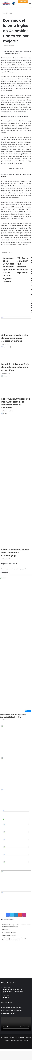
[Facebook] (0, 1050)
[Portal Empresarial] (8, 3)
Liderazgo (5, 929)
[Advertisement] (16, 959)
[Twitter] (1, 1050)
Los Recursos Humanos (9, 932)
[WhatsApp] (3, 1050)
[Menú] (30, 4)
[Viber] (5, 1050)
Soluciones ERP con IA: (9, 935)
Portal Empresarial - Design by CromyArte (16, 1040)
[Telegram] (4, 1050)
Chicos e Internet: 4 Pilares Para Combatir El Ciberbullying (13, 716)
